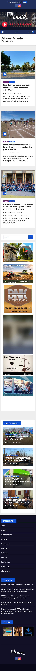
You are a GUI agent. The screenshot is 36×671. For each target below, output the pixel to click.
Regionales (14, 455)
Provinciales (14, 476)
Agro (3, 525)
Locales (6, 81)
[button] (29, 32)
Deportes (7, 434)
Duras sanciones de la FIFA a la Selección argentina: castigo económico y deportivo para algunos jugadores (16, 611)
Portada (12, 81)
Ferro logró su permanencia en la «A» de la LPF (18, 437)
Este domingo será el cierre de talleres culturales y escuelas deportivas (16, 87)
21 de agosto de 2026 (13, 463)
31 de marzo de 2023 (12, 153)
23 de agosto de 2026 (13, 442)
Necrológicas (5, 548)
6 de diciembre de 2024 (13, 93)
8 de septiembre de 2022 (13, 212)
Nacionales (5, 544)
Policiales (4, 553)
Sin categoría (5, 571)
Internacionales (6, 535)
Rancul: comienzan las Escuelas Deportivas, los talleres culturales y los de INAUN (17, 147)
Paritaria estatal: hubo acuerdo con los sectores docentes (17, 502)
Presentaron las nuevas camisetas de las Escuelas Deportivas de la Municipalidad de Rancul (18, 206)
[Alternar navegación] (16, 32)
